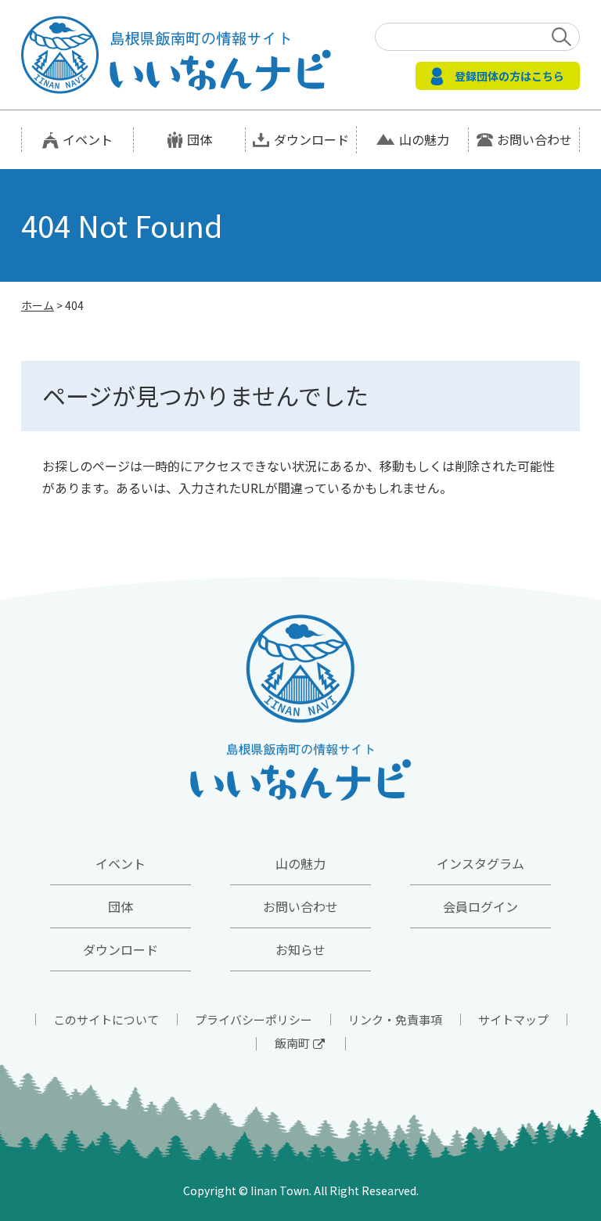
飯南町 (292, 1043)
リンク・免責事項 (395, 1019)
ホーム (37, 305)
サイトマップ (513, 1019)
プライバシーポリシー (253, 1019)
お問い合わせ (534, 139)
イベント (88, 139)
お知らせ (300, 949)
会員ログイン (480, 906)
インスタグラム (480, 863)
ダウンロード (311, 139)
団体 (199, 139)
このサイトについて (106, 1019)
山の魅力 (424, 139)
